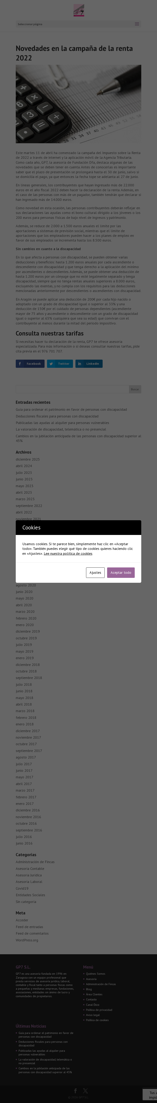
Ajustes (95, 572)
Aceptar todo (121, 572)
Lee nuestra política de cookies (68, 553)
